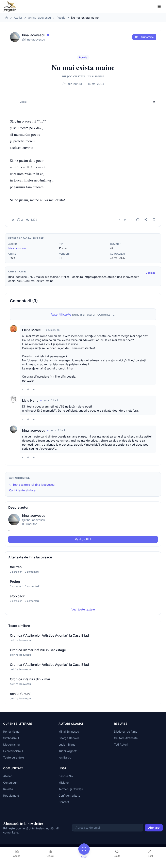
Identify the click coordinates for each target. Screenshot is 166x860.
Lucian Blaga (67, 744)
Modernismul (11, 744)
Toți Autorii (121, 744)
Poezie (60, 17)
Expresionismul (13, 751)
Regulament (11, 795)
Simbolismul (11, 738)
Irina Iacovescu (17, 248)
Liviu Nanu (30, 400)
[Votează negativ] (130, 220)
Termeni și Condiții (71, 789)
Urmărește (147, 36)
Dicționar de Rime (125, 731)
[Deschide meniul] (159, 6)
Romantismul (11, 731)
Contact (64, 802)
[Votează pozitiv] (119, 220)
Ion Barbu (65, 757)
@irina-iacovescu (39, 17)
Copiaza (150, 272)
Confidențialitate (69, 795)
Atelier (18, 17)
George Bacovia (69, 738)
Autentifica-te (61, 314)
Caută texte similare (22, 490)
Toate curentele (13, 757)
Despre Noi (66, 776)
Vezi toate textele (83, 609)
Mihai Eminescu (69, 731)
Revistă (8, 789)
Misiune (64, 782)
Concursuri (10, 782)
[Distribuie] (146, 219)
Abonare (154, 827)
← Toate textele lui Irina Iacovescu (31, 484)
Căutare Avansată (126, 738)
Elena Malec (31, 330)
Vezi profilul (83, 539)
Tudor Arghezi (68, 751)
